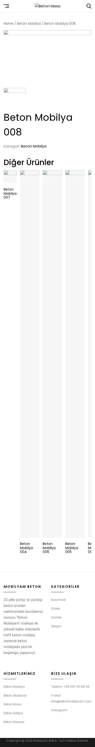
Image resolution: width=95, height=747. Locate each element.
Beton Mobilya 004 (26, 547)
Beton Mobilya (29, 23)
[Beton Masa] (47, 6)
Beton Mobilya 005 (71, 547)
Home (8, 23)
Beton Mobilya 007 (10, 193)
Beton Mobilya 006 (49, 547)
